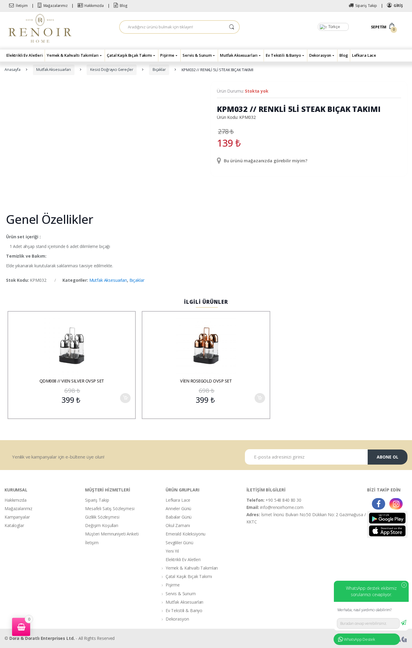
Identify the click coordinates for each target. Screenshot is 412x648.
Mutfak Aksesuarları (239, 55)
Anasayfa (13, 69)
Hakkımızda (94, 5)
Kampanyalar (17, 517)
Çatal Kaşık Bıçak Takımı (129, 55)
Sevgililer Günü (179, 542)
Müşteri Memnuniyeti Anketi (111, 534)
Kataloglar (14, 525)
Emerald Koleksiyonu (185, 534)
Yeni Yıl (172, 551)
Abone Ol (387, 457)
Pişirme (167, 55)
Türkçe (333, 26)
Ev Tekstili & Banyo (283, 55)
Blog (124, 5)
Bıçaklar (159, 69)
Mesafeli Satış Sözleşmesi (110, 508)
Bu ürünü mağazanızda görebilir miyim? (265, 161)
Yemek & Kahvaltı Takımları (73, 55)
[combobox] (172, 27)
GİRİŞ (398, 5)
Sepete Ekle (125, 398)
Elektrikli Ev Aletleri (24, 55)
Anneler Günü (178, 508)
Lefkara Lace (364, 55)
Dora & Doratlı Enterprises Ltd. (42, 638)
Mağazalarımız (55, 5)
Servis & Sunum (197, 55)
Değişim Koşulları (101, 525)
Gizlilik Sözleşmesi (102, 517)
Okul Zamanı (178, 525)
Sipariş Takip (366, 5)
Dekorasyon (320, 55)
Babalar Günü (179, 517)
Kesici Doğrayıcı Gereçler (111, 69)
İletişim (22, 5)
